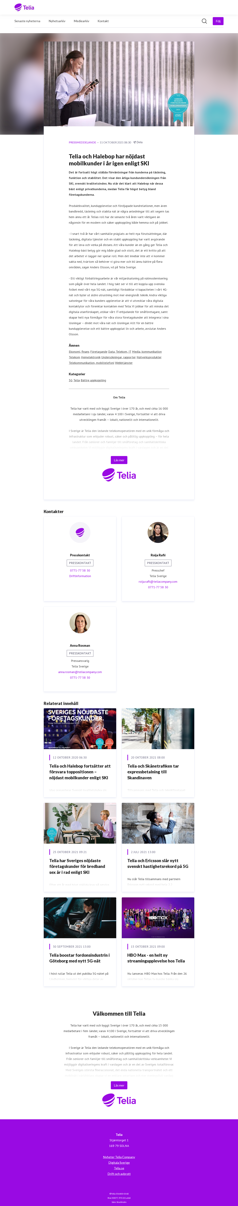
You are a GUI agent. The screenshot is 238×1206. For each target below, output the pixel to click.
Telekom (74, 357)
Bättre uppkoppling (93, 380)
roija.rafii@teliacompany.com (158, 582)
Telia (76, 380)
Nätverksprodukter (149, 357)
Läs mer (119, 460)
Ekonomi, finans (79, 352)
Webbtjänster (124, 363)
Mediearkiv (81, 21)
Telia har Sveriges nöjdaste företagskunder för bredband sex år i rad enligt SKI (77, 866)
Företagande (98, 352)
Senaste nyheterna (27, 21)
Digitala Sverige (119, 1162)
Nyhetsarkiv (57, 21)
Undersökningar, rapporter (118, 357)
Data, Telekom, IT (119, 352)
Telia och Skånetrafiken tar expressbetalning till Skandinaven (153, 771)
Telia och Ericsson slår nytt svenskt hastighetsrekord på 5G (157, 863)
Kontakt (103, 21)
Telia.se (119, 1168)
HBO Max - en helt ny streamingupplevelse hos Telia (156, 958)
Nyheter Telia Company (119, 1157)
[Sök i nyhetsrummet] (204, 21)
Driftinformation (80, 576)
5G (70, 380)
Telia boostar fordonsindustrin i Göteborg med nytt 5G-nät (79, 958)
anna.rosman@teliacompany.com (80, 672)
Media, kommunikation (147, 352)
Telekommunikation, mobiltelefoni (91, 363)
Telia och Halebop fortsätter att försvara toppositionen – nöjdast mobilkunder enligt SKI (80, 771)
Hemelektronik (90, 357)
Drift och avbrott (119, 1174)
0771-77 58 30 (80, 570)
